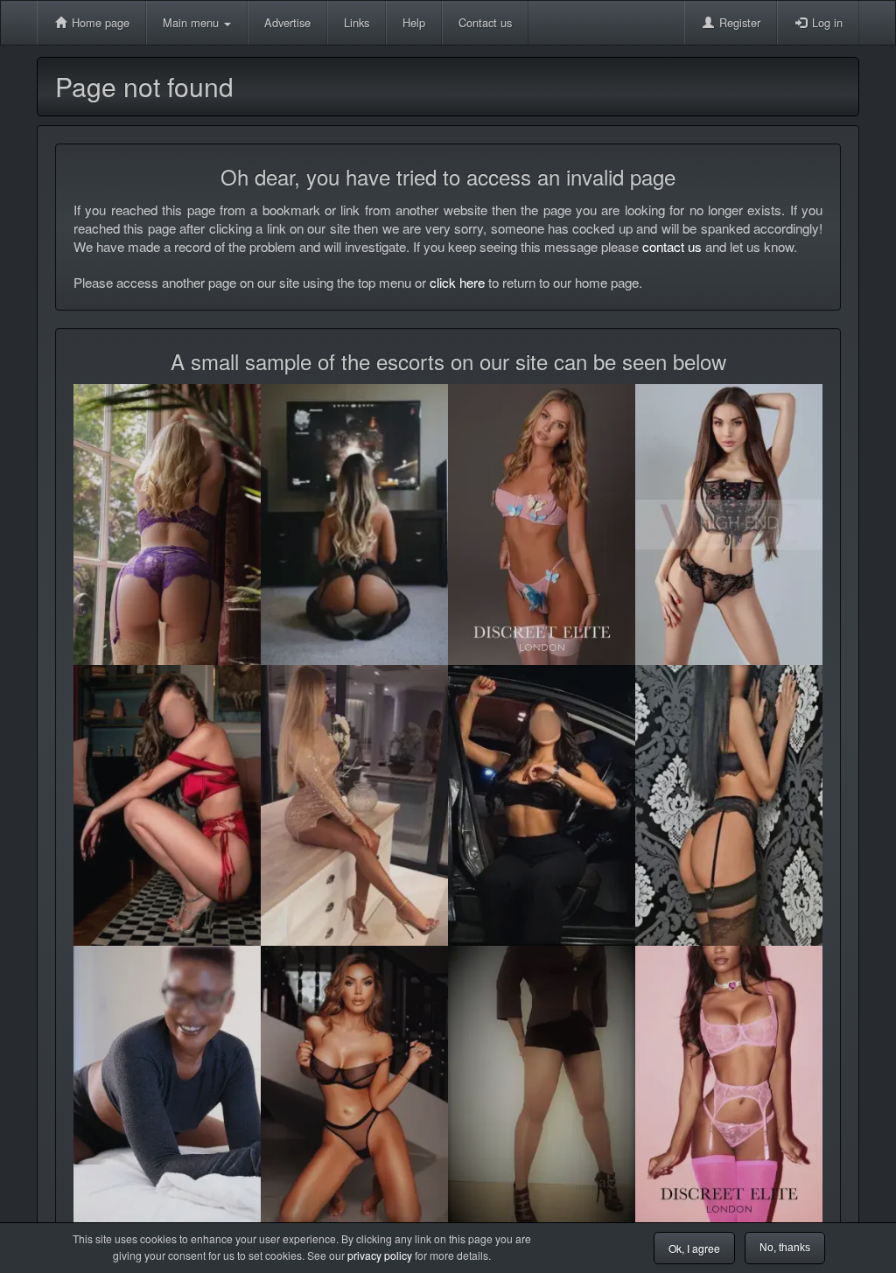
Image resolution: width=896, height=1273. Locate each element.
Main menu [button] (192, 22)
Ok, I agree (694, 1248)
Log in (825, 22)
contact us (672, 246)
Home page (99, 22)
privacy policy (379, 1255)
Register (738, 22)
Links (356, 22)
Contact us (485, 22)
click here (457, 282)
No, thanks (785, 1248)
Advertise (287, 22)
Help (413, 22)
